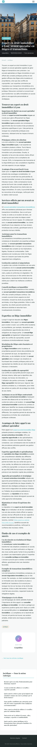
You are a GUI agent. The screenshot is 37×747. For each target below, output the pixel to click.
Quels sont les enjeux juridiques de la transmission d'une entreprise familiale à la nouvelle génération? (18, 723)
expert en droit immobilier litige (24, 430)
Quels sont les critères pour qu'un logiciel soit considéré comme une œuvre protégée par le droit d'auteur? (18, 695)
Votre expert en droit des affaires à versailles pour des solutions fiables (18, 710)
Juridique (6, 38)
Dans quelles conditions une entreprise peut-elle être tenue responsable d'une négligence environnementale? (18, 703)
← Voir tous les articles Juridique (12, 658)
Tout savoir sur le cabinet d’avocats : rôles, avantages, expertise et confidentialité (17, 716)
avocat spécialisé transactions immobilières (19, 207)
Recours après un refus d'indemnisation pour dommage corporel (18, 683)
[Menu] (33, 1)
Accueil (4, 60)
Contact (24, 738)
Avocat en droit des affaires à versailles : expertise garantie (16, 689)
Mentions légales (15, 738)
